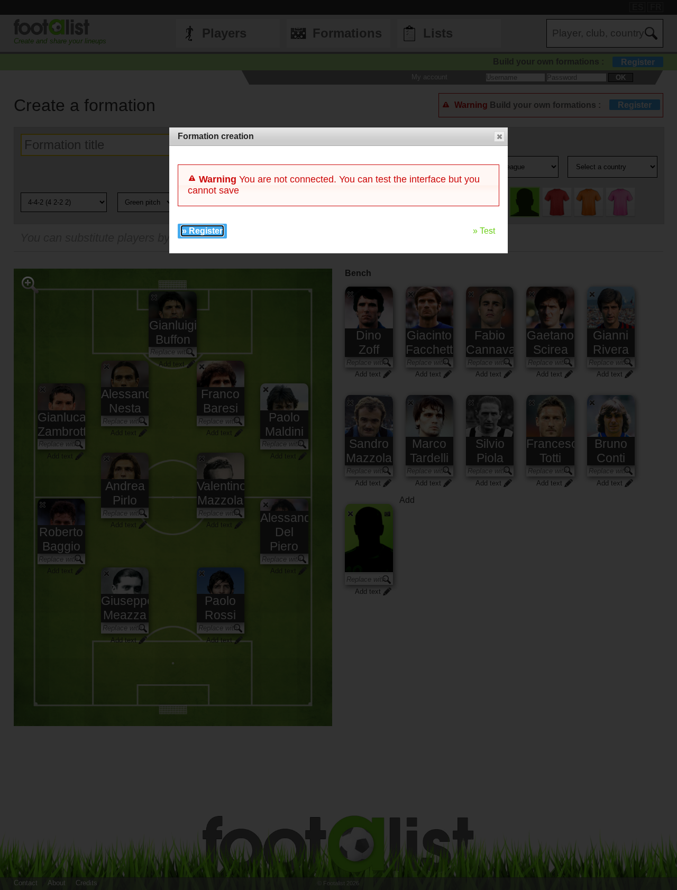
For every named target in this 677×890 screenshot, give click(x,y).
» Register (202, 230)
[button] (499, 136)
